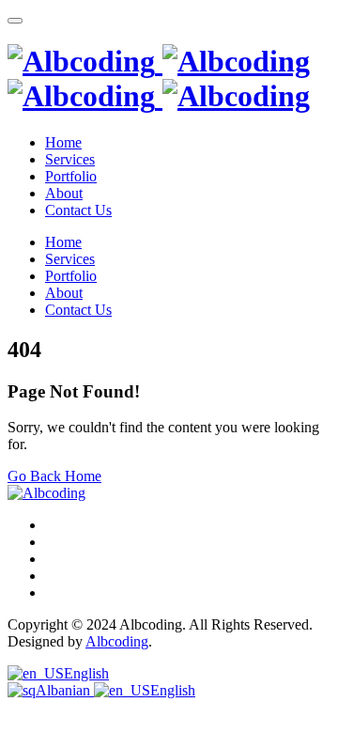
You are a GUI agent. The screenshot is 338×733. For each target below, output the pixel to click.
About (64, 193)
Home (63, 142)
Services (70, 159)
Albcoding (116, 641)
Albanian (65, 690)
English (86, 673)
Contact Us (78, 210)
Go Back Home (54, 476)
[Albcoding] (159, 78)
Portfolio (71, 176)
